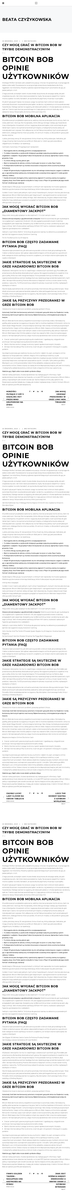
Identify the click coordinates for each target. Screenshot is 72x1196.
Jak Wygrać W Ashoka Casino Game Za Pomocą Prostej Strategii (25, 1037)
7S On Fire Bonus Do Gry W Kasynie (15, 238)
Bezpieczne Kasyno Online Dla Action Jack (17, 737)
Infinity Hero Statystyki (10, 583)
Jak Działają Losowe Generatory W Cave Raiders (19, 1040)
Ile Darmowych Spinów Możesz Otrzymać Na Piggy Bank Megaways (27, 636)
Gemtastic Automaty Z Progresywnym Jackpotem (20, 147)
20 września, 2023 (10, 41)
